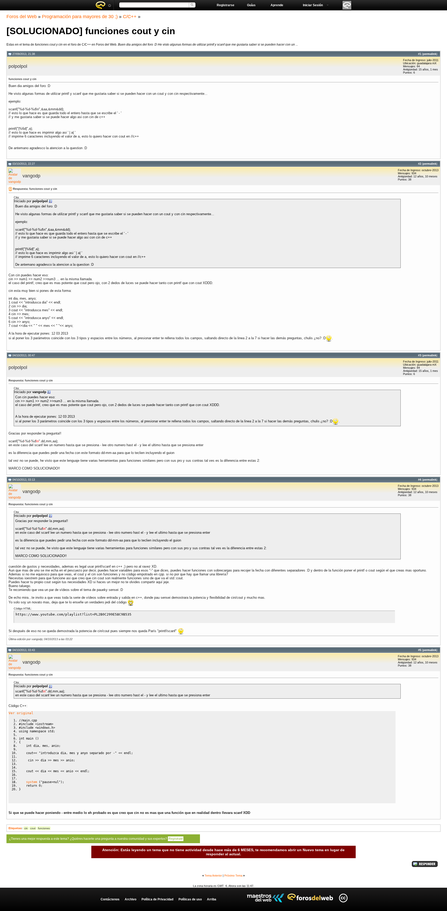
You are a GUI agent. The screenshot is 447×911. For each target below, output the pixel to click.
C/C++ (130, 16)
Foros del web (103, 5)
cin (26, 828)
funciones (44, 828)
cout (32, 828)
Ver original (21, 713)
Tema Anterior (213, 875)
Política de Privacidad (157, 899)
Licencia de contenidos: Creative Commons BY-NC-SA (343, 897)
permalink (429, 53)
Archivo (130, 899)
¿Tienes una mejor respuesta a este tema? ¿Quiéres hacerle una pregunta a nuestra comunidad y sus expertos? (96, 839)
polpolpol (18, 66)
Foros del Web (21, 16)
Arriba (211, 899)
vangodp (31, 175)
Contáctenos (110, 899)
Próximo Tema (233, 875)
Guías (251, 5)
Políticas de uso (190, 899)
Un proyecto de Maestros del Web (265, 897)
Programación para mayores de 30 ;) (80, 16)
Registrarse (225, 5)
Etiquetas (15, 828)
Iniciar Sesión (313, 5)
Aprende (277, 5)
